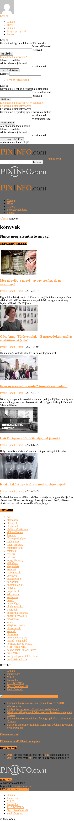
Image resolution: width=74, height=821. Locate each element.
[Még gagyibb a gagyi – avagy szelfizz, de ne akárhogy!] (19, 273)
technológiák (14, 603)
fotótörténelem (15, 547)
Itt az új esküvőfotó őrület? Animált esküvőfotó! (33, 386)
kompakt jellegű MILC (19, 643)
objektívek (12, 575)
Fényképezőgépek (17, 31)
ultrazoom (12, 634)
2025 (9, 757)
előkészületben (15, 532)
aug (47, 754)
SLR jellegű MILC (17, 646)
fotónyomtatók (15, 544)
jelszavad (37, 49)
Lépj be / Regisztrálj (18, 79)
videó (10, 622)
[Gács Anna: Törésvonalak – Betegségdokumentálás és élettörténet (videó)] (19, 329)
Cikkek (11, 27)
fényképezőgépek (16, 538)
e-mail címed (39, 66)
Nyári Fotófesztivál (17, 686)
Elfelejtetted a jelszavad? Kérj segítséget (21, 102)
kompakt (11, 631)
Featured (11, 535)
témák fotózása (15, 606)
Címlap (11, 21)
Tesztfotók (12, 609)
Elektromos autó (9, 734)
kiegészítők (13, 566)
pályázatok (13, 581)
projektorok (13, 591)
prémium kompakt (17, 637)
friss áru (11, 553)
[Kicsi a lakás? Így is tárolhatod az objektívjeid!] (19, 477)
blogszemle (13, 526)
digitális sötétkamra (17, 529)
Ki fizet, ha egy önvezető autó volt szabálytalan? (33, 709)
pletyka (11, 588)
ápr (30, 757)
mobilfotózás (14, 572)
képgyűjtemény (15, 560)
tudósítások (13, 618)
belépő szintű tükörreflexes (21, 649)
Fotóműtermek (15, 689)
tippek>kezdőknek (17, 615)
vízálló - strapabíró (17, 640)
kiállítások (12, 563)
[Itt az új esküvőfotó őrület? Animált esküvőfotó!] (19, 379)
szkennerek (13, 594)
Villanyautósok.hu (47, 696)
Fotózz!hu (12, 680)
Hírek (10, 24)
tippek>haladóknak (17, 612)
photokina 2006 (15, 584)
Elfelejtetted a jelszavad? (13, 57)
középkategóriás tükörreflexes (23, 656)
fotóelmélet (13, 541)
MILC (10, 677)
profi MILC (13, 653)
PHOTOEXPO (15, 683)
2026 (9, 754)
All (8, 516)
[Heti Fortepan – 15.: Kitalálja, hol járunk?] (19, 431)
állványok (12, 523)
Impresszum (13, 673)
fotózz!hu (12, 550)
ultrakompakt (14, 628)
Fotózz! (11, 34)
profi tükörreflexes (17, 659)
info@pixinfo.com (22, 786)
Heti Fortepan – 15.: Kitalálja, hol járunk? (30, 438)
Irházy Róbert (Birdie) (12, 290)
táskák (10, 600)
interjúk (11, 557)
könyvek (11, 569)
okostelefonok (14, 578)
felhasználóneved (41, 46)
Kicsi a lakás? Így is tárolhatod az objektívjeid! (33, 484)
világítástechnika (16, 625)
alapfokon (12, 519)
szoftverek (12, 597)
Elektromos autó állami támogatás (20, 741)
